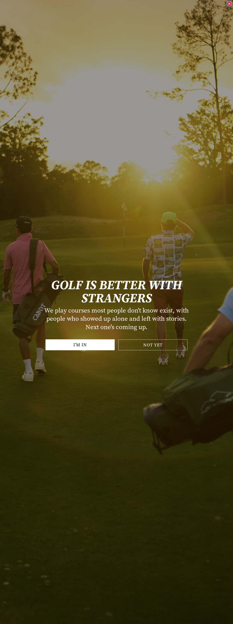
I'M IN (80, 345)
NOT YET (153, 345)
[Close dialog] (229, 3)
